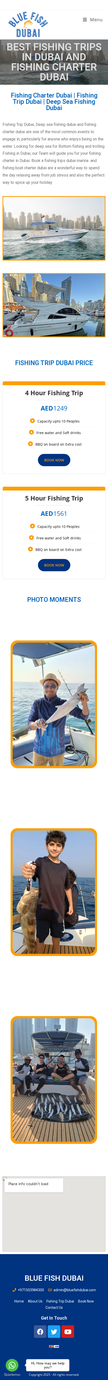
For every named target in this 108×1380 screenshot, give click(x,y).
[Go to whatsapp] (12, 1365)
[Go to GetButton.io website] (12, 1374)
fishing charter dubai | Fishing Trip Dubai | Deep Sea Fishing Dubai (54, 102)
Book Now (54, 460)
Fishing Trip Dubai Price (54, 363)
